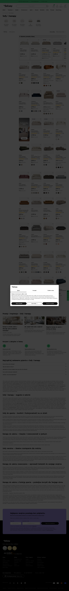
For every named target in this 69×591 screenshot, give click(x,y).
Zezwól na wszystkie (50, 303)
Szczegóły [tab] (34, 290)
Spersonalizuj (33, 303)
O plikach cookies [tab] (50, 290)
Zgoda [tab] (18, 290)
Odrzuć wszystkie (19, 303)
